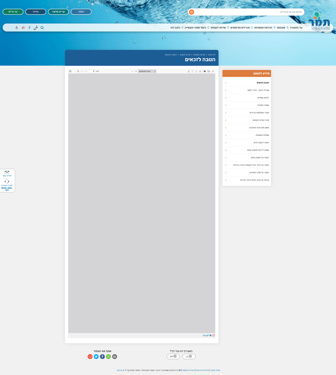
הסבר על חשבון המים (260, 157)
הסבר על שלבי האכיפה (259, 172)
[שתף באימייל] (90, 357)
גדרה (35, 11)
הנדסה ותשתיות (263, 27)
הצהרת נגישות (188, 370)
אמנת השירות (263, 105)
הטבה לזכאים (263, 82)
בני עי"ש (13, 11)
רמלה (81, 11)
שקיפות (281, 27)
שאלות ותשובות (262, 135)
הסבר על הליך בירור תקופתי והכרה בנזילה (251, 165)
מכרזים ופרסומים (240, 27)
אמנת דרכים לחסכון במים (258, 150)
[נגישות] (16, 27)
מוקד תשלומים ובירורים (259, 112)
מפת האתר (215, 370)
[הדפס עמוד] (114, 357)
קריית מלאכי (58, 11)
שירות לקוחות (218, 27)
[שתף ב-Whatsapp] (108, 357)
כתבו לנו (175, 27)
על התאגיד (296, 27)
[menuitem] (294, 27)
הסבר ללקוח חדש (261, 142)
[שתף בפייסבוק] (102, 357)
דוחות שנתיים (263, 97)
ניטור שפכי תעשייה (195, 27)
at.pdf (198, 335)
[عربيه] (35, 27)
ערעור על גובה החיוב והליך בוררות (254, 180)
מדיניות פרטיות (202, 370)
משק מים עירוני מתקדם (259, 127)
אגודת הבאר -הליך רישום (258, 90)
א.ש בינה (120, 370)
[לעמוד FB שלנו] (29, 27)
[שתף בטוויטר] (96, 357)
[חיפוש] (42, 27)
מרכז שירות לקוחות (260, 120)
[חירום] (23, 27)
